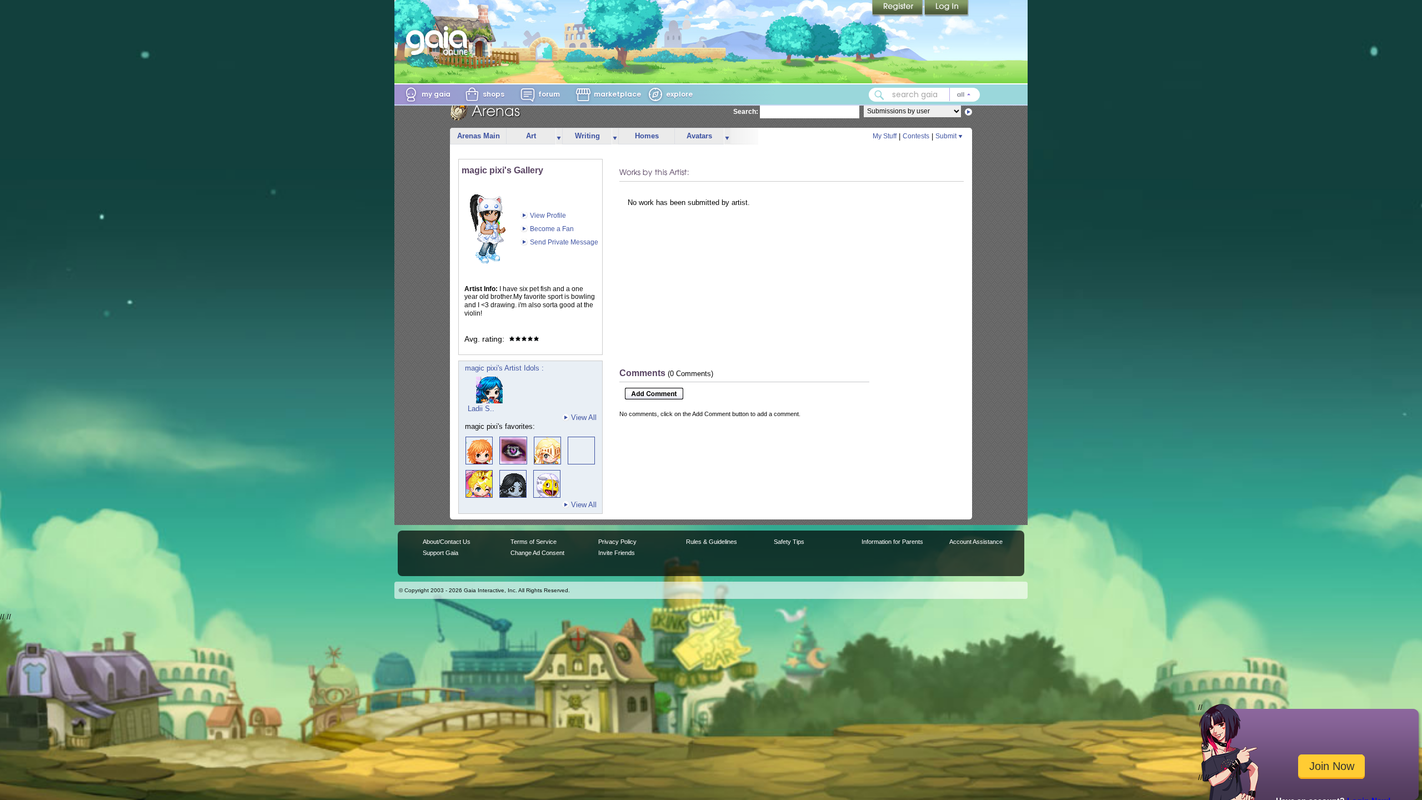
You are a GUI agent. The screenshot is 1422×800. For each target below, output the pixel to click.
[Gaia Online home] (439, 40)
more (558, 136)
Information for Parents (892, 541)
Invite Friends (616, 552)
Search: (745, 112)
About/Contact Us (446, 541)
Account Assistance (976, 541)
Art (531, 136)
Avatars (699, 136)
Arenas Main (478, 136)
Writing (587, 136)
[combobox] (924, 95)
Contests (916, 136)
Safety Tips (789, 541)
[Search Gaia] (879, 95)
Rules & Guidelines (711, 541)
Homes (647, 136)
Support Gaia (440, 552)
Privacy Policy (617, 541)
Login (946, 8)
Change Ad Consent (537, 552)
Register (898, 8)
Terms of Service (533, 541)
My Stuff (885, 136)
